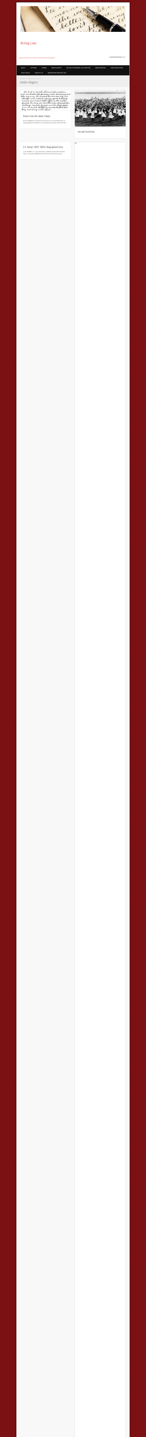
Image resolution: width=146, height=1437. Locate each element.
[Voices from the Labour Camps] (45, 100)
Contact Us (39, 73)
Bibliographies (100, 68)
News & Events (56, 68)
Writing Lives (28, 43)
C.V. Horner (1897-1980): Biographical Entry (43, 147)
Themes (44, 68)
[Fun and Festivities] (100, 108)
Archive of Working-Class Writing (78, 68)
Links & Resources (117, 68)
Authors (33, 68)
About (23, 68)
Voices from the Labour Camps (36, 116)
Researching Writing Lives (57, 73)
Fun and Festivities (86, 131)
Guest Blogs (25, 73)
